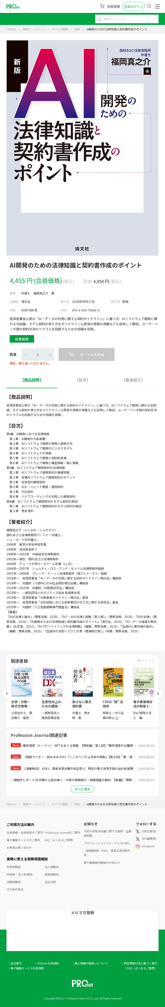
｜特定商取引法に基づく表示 (139, 963)
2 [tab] (142, 660)
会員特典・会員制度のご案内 (25, 832)
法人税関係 (52, 867)
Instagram (148, 846)
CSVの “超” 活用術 (113, 703)
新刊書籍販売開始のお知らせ (102, 863)
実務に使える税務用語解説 (27, 858)
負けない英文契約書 (82, 703)
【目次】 (82, 380)
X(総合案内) (149, 831)
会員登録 (113, 6)
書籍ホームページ (34, 29)
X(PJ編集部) (149, 838)
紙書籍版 (22, 339)
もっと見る (82, 789)
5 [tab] (153, 660)
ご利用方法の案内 (20, 824)
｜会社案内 (15, 963)
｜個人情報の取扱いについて (90, 963)
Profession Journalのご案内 (62, 832)
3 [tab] (146, 660)
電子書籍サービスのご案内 (23, 840)
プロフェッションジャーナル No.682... (107, 843)
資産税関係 (52, 874)
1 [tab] (139, 660)
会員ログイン (133, 6)
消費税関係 (14, 882)
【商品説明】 (31, 380)
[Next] (158, 693)
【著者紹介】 (133, 380)
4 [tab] (149, 660)
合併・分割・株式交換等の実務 (21, 706)
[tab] (31, 380)
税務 (77, 29)
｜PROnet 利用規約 (47, 963)
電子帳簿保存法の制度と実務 (143, 706)
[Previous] (7, 693)
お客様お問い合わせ (19, 847)
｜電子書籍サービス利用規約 (26, 968)
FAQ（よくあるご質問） (60, 840)
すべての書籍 (60, 29)
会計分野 (50, 882)
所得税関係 (14, 867)
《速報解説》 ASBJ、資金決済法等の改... (107, 852)
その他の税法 (15, 889)
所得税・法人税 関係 (19, 874)
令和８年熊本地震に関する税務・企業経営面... (107, 833)
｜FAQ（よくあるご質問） (140, 968)
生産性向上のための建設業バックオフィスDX (51, 708)
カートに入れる (92, 354)
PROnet (11, 29)
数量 (13, 354)
